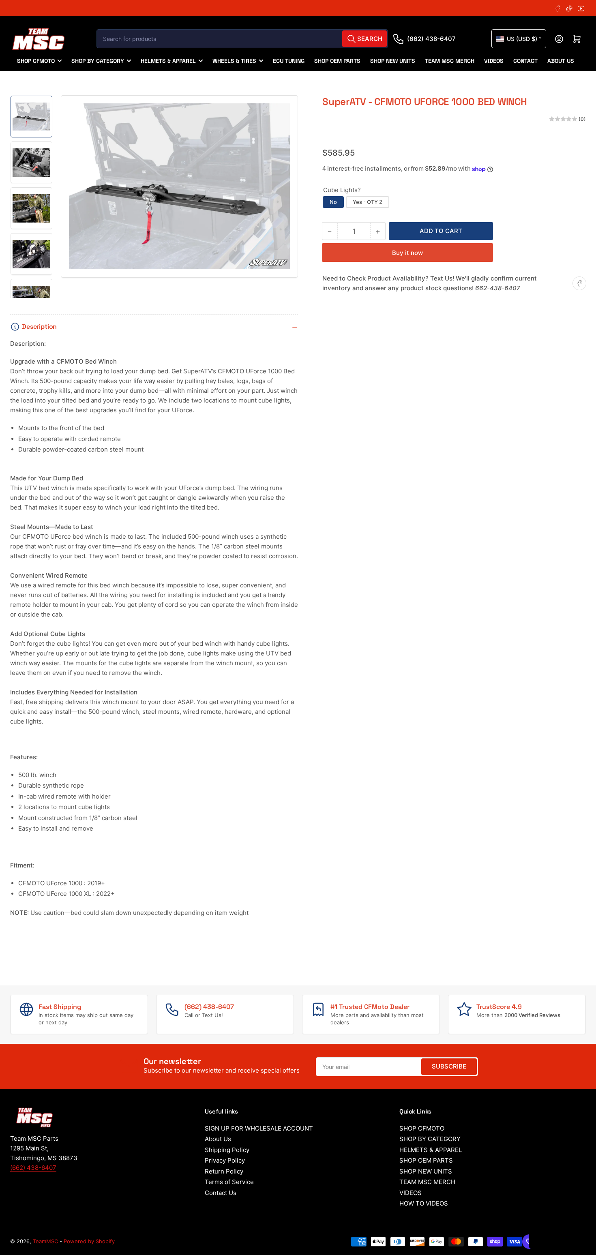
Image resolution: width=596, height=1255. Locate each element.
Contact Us (220, 1193)
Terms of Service (229, 1182)
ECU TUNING (288, 60)
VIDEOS (494, 60)
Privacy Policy (225, 1160)
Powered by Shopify (89, 1241)
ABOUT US (560, 60)
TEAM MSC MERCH (449, 60)
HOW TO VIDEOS (423, 1203)
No (333, 202)
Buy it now (407, 253)
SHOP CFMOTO (36, 60)
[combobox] (242, 38)
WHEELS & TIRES (234, 60)
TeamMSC (45, 1241)
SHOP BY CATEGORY (97, 60)
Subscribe (449, 1066)
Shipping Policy (227, 1150)
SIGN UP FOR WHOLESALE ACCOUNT (259, 1128)
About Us (218, 1139)
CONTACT (525, 60)
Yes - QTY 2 (367, 202)
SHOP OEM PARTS (337, 60)
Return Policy (224, 1171)
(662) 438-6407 (431, 39)
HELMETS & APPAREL (168, 60)
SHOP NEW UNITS (392, 60)
